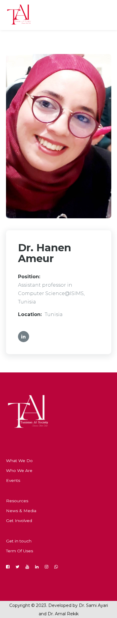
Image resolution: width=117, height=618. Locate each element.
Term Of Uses (19, 550)
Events (13, 480)
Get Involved (19, 520)
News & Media (21, 510)
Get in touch (19, 541)
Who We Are (19, 470)
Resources (17, 500)
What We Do (19, 460)
